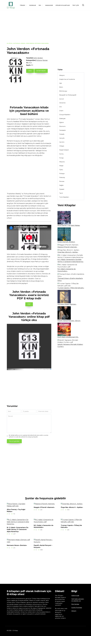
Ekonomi (62, 126)
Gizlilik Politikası (76, 607)
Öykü (61, 169)
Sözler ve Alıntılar (63, 5)
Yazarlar (32, 5)
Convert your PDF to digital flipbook (42, 369)
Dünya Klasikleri (64, 114)
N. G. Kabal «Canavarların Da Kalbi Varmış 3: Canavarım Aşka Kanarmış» (17, 529)
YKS (40, 5)
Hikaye (61, 146)
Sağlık (61, 185)
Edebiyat (62, 118)
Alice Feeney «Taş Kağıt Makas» (68, 225)
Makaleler (49, 5)
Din (60, 107)
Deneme (62, 103)
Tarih (61, 193)
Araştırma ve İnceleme (67, 79)
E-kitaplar (16, 43)
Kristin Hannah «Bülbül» (66, 242)
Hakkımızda (75, 595)
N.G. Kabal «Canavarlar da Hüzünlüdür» (43, 526)
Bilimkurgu (63, 91)
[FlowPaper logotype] (11, 369)
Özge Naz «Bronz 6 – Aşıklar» (67, 252)
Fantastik (62, 130)
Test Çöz (75, 5)
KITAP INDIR (41, 71)
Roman (23, 43)
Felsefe (61, 134)
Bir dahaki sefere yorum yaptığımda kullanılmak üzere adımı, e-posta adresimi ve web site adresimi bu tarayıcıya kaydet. (28, 436)
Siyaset (61, 189)
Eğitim (61, 122)
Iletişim (73, 611)
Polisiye (39, 60)
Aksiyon (62, 75)
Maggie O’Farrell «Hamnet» (67, 247)
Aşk (60, 83)
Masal (61, 166)
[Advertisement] (45, 28)
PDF (29, 304)
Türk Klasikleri (64, 197)
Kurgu (61, 158)
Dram (61, 110)
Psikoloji (62, 177)
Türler (22, 5)
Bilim (61, 87)
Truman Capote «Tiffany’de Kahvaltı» (70, 288)
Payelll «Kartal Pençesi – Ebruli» (69, 321)
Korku (61, 154)
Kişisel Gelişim (64, 150)
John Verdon (38, 58)
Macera (62, 162)
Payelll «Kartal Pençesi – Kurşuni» (43, 546)
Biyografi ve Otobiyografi (67, 95)
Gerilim (61, 142)
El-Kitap (9, 43)
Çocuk (61, 99)
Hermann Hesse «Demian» (66, 304)
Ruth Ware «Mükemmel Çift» (67, 337)
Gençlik (61, 138)
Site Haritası (75, 604)
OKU (30, 71)
